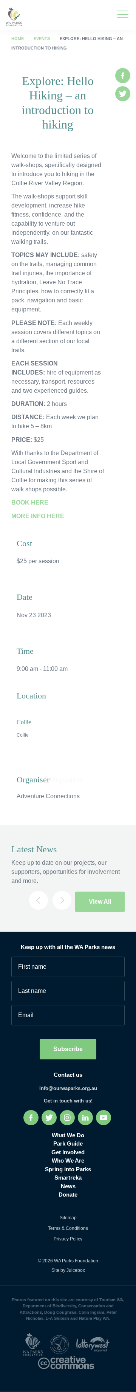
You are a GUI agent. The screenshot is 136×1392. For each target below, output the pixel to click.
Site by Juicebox (68, 1270)
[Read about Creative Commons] (68, 1362)
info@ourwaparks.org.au (68, 1088)
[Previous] (38, 900)
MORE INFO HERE (37, 516)
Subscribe (68, 1049)
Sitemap (68, 1217)
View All (100, 901)
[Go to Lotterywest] (94, 1344)
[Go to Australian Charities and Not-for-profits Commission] (62, 1344)
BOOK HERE (29, 502)
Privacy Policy (68, 1239)
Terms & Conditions (68, 1228)
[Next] (62, 900)
